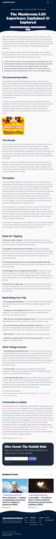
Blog (25, 520)
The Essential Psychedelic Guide (40, 420)
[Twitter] (48, 520)
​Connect (41, 517)
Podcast (26, 522)
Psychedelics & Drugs (38, 27)
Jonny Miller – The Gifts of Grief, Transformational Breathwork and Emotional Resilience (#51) (40, 501)
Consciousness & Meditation (20, 27)
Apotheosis (32, 520)
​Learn (26, 517)
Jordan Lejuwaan (16, 9)
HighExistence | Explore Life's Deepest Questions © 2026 (11, 534)
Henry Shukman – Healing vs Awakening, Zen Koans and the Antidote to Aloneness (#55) (14, 501)
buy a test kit (34, 429)
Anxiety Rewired (34, 522)
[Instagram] (53, 520)
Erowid (47, 362)
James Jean (18, 438)
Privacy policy (5, 532)
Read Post (5, 507)
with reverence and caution (11, 408)
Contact (41, 524)
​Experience (33, 517)
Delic (28, 29)
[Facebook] (46, 520)
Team (40, 522)
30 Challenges (33, 524)
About (40, 520)
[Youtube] (50, 520)
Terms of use (13, 532)
